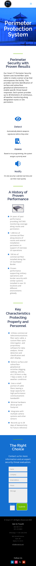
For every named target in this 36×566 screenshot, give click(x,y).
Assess (18, 149)
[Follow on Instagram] (16, 562)
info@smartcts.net (18, 544)
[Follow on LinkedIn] (12, 562)
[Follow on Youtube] (23, 562)
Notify (18, 171)
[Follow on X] (20, 562)
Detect (18, 126)
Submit (22, 506)
